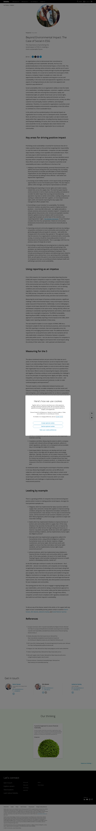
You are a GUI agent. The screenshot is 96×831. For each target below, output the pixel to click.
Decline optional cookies (48, 426)
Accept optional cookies (47, 423)
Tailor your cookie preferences (48, 430)
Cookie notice (59, 416)
